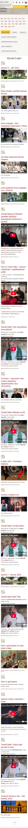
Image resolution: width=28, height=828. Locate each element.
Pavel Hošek (21, 311)
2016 (16, 21)
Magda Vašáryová (14, 313)
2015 (20, 21)
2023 (16, 18)
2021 (23, 18)
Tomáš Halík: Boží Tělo (11, 596)
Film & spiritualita (9, 681)
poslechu (4, 362)
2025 (8, 18)
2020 (2, 21)
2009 (16, 24)
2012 (5, 24)
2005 (5, 26)
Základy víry (7, 81)
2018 (9, 21)
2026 (5, 18)
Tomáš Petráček (5, 313)
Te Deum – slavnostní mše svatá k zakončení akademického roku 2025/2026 (12, 382)
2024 (12, 18)
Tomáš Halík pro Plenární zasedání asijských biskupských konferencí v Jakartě (11, 218)
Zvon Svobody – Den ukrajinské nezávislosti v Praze (14, 124)
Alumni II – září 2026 (10, 67)
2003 (13, 26)
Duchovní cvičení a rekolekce (11, 670)
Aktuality (3, 81)
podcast (12, 362)
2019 (5, 21)
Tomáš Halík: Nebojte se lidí (13, 412)
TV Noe (3, 366)
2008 (20, 24)
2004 (9, 26)
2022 (19, 18)
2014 (24, 21)
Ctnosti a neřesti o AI (10, 494)
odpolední (4, 631)
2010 (13, 24)
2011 (9, 24)
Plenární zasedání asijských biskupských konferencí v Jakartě (12, 250)
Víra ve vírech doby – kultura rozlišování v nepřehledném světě (13, 269)
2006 (2, 26)
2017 (13, 21)
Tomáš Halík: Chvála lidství (12, 525)
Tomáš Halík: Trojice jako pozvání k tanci (11, 745)
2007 (24, 24)
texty (7, 336)
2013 (2, 24)
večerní (6, 364)
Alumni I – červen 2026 (11, 574)
